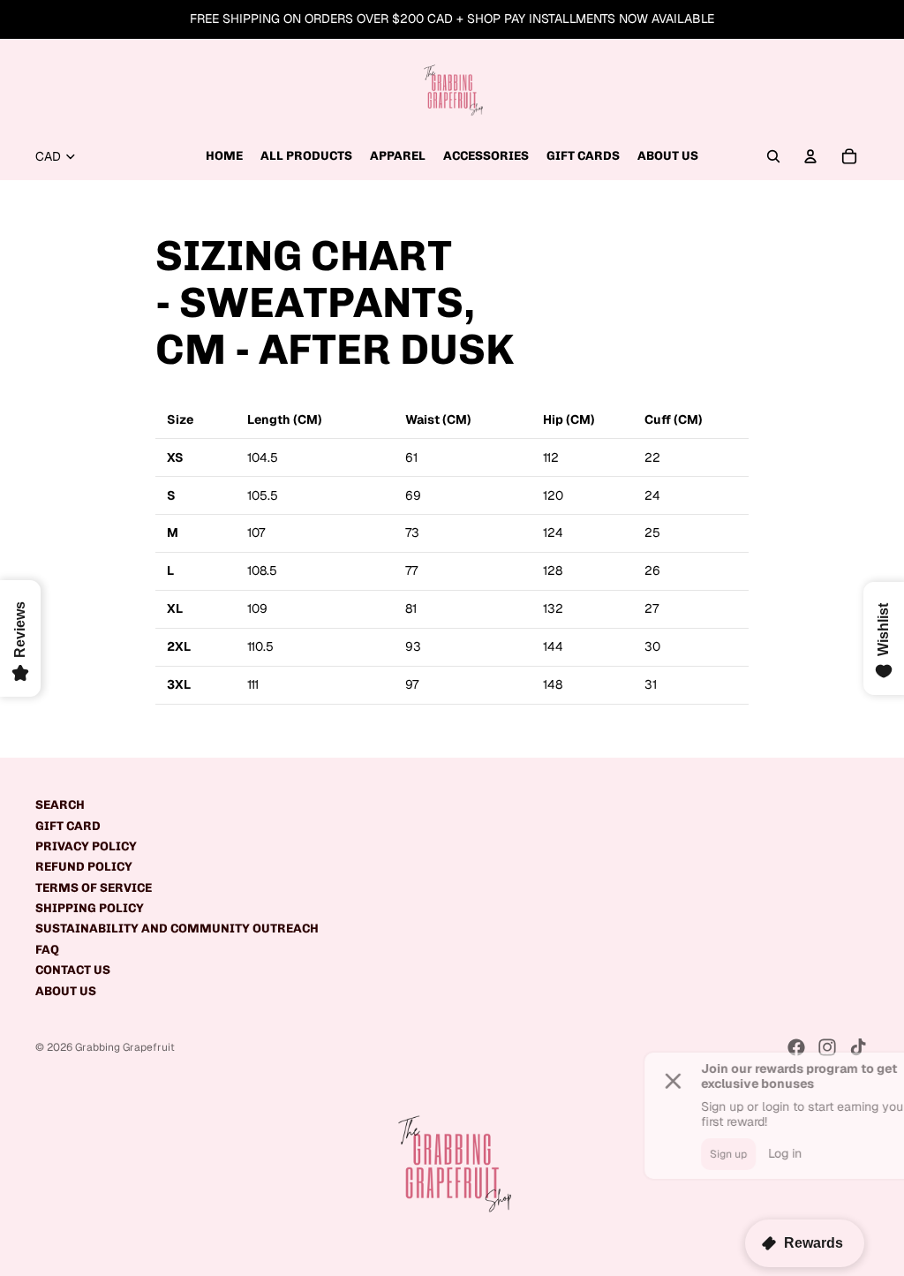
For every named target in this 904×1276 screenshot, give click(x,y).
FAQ (47, 949)
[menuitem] (224, 156)
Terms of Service (93, 887)
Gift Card (68, 826)
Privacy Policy (86, 846)
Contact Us (72, 970)
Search (60, 804)
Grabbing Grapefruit (125, 1047)
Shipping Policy (89, 908)
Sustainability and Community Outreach (177, 928)
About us (65, 991)
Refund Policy (83, 866)
